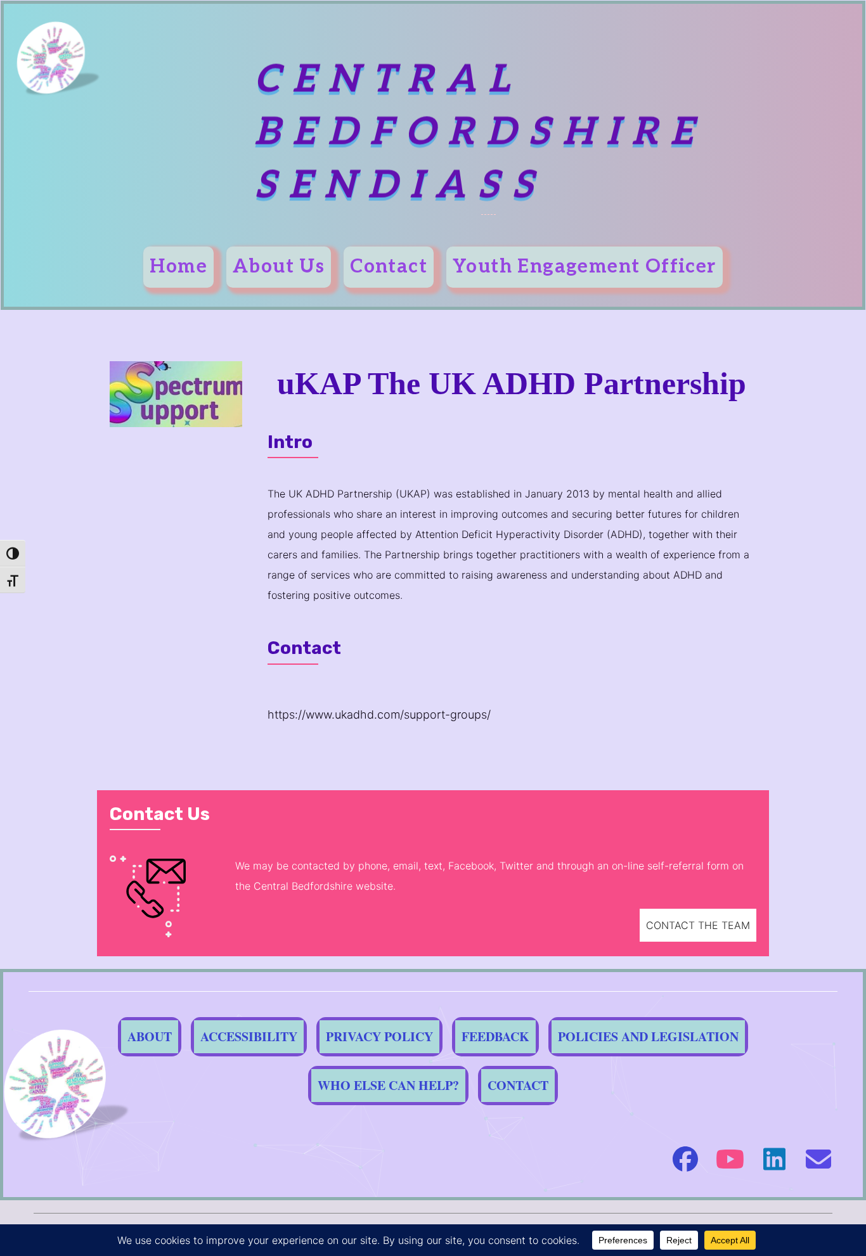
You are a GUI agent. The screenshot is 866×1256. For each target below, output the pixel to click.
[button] (698, 925)
